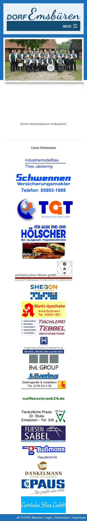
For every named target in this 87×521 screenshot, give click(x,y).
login (49, 517)
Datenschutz (62, 517)
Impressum (79, 517)
